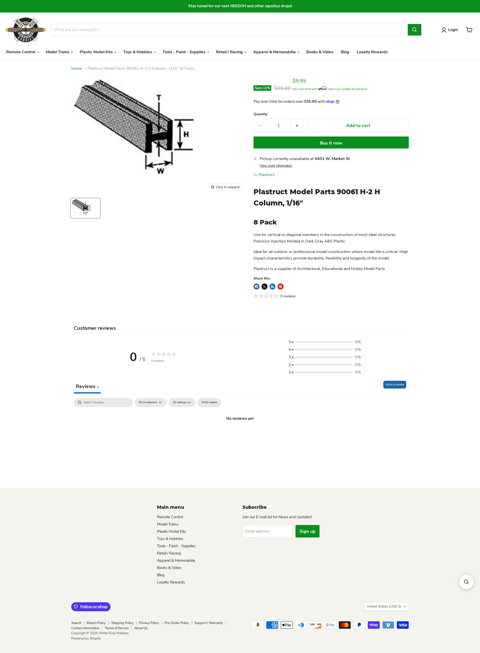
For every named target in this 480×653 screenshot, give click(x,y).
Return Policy (96, 623)
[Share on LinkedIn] (273, 287)
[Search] (414, 30)
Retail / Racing (230, 52)
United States (384, 606)
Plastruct (266, 175)
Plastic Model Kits (97, 52)
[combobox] (230, 30)
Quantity (261, 114)
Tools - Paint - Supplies (184, 52)
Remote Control (21, 52)
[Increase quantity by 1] (297, 125)
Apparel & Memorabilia (275, 52)
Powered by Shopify (86, 638)
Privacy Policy (149, 623)
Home (76, 68)
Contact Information (85, 628)
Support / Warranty (208, 623)
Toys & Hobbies (138, 52)
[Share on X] (265, 287)
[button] (324, 342)
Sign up (308, 531)
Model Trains (58, 52)
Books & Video (319, 52)
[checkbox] (209, 402)
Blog (345, 52)
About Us (141, 628)
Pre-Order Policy (176, 623)
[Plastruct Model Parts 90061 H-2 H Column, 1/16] (85, 208)
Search (76, 623)
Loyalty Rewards (372, 52)
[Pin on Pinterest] (281, 287)
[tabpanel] (240, 435)
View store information (276, 166)
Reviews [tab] (87, 386)
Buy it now (331, 143)
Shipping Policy (122, 623)
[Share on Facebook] (257, 287)
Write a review (394, 384)
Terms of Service (117, 628)
